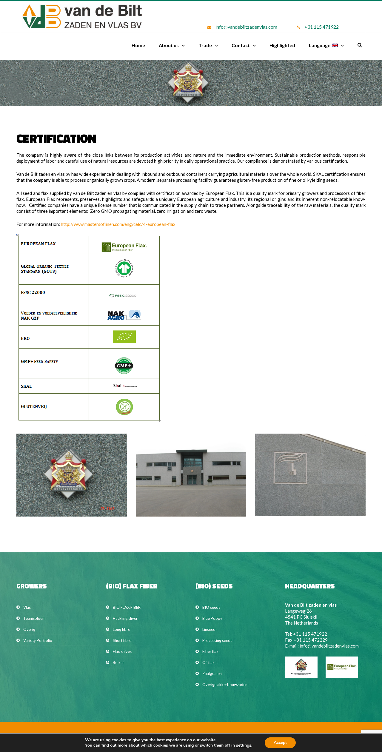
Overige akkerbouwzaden (224, 684)
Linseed (208, 629)
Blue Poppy (212, 618)
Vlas (27, 607)
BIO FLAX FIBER (127, 607)
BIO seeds (211, 607)
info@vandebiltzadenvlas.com (246, 27)
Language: (320, 45)
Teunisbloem (34, 618)
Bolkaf (118, 662)
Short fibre (122, 640)
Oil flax (208, 662)
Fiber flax (210, 651)
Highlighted (282, 45)
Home (138, 45)
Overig (29, 629)
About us (169, 45)
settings (243, 745)
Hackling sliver (125, 618)
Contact (241, 45)
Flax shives (122, 651)
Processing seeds (217, 640)
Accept (280, 742)
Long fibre (121, 629)
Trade (205, 45)
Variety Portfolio (37, 640)
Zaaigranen (212, 673)
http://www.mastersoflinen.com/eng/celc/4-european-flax (118, 224)
